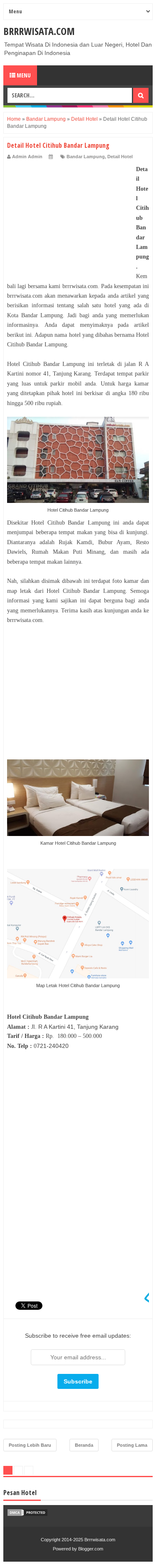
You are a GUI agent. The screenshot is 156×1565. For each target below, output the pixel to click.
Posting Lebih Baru (30, 1445)
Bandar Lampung (86, 156)
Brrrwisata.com (39, 31)
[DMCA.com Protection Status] (27, 1514)
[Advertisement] (69, 216)
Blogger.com (90, 1548)
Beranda (84, 1445)
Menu (23, 75)
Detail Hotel (120, 156)
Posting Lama (132, 1445)
